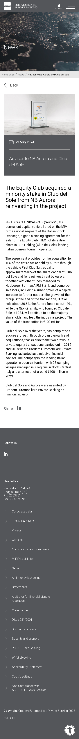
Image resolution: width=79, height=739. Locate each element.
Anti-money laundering (26, 577)
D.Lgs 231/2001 (22, 619)
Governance (20, 610)
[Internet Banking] (59, 6)
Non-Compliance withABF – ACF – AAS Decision (29, 688)
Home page (8, 74)
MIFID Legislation (23, 559)
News (21, 74)
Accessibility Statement (27, 667)
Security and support (25, 638)
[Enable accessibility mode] (69, 734)
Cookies (17, 540)
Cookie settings (22, 676)
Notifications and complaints (30, 549)
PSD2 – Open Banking (26, 648)
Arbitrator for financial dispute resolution (31, 598)
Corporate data (22, 511)
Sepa (15, 568)
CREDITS (9, 718)
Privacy (16, 530)
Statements (19, 587)
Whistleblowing (21, 657)
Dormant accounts (24, 629)
